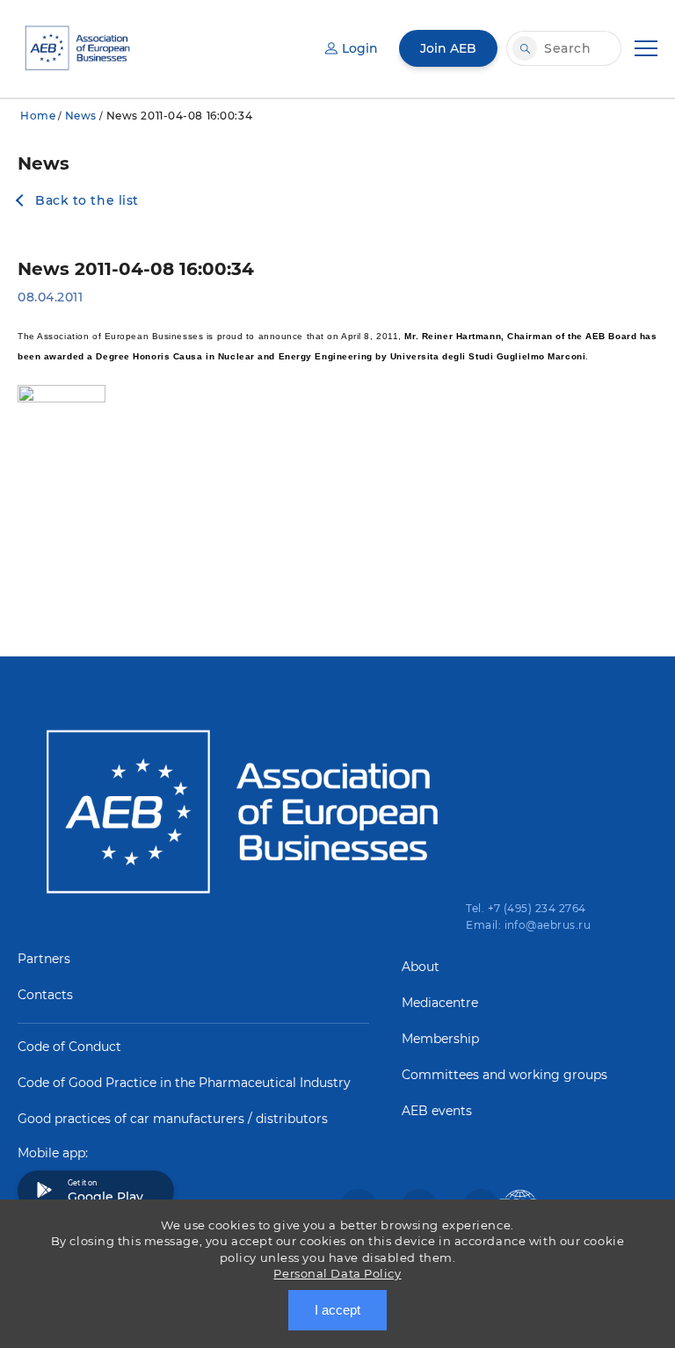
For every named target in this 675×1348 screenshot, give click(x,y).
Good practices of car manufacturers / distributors (173, 1119)
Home (37, 115)
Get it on (105, 1191)
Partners (44, 959)
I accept (337, 1309)
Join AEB (448, 48)
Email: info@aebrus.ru (528, 924)
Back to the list (87, 200)
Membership (440, 1039)
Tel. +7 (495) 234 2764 (526, 908)
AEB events (437, 1111)
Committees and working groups (504, 1075)
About (420, 967)
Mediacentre (440, 1003)
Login (360, 48)
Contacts (45, 995)
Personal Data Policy (337, 1273)
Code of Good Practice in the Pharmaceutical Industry (184, 1083)
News (81, 115)
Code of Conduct (69, 1046)
